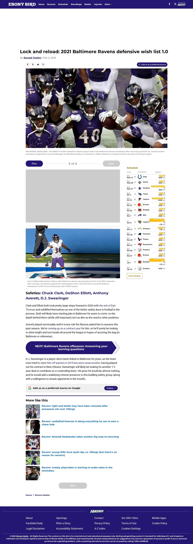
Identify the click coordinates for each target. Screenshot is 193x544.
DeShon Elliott (78, 293)
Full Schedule (134, 276)
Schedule (63, 4)
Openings (61, 517)
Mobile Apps (159, 517)
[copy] (43, 64)
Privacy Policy (102, 523)
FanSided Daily (34, 523)
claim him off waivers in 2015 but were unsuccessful (70, 362)
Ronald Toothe (32, 57)
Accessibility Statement (69, 528)
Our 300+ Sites (129, 517)
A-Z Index (99, 528)
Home (29, 495)
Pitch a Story (63, 523)
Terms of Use (129, 523)
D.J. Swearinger (55, 298)
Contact (98, 517)
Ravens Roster (42, 495)
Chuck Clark (52, 293)
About (29, 517)
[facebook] (169, 4)
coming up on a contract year (64, 328)
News (41, 4)
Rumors (51, 4)
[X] (175, 4)
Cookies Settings (131, 528)
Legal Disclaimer (35, 528)
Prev (34, 163)
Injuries (98, 4)
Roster (87, 4)
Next (111, 163)
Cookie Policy (159, 523)
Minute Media (22, 536)
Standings (76, 4)
